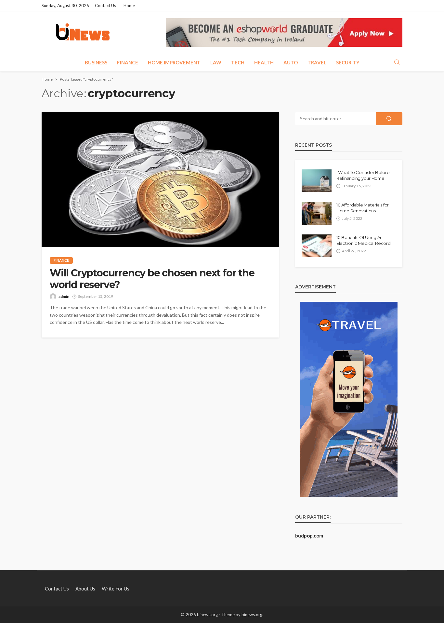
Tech (237, 62)
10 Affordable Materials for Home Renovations (362, 207)
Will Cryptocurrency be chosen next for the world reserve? (152, 279)
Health (264, 62)
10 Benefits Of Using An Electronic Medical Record (363, 240)
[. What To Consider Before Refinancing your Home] (317, 180)
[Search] (396, 62)
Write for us (115, 588)
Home (129, 5)
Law (215, 62)
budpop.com (309, 535)
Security (347, 62)
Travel (316, 62)
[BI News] (83, 32)
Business (96, 62)
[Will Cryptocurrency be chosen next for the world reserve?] (160, 179)
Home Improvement (174, 62)
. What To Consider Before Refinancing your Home (363, 175)
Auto (290, 62)
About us (85, 588)
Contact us (105, 5)
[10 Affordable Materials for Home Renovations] (317, 213)
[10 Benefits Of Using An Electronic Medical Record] (317, 245)
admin (64, 296)
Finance (127, 62)
